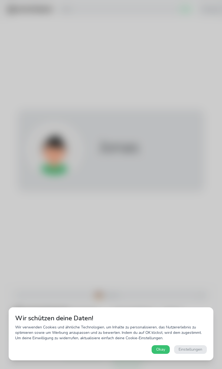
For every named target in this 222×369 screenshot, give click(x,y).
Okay (160, 349)
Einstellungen (190, 349)
